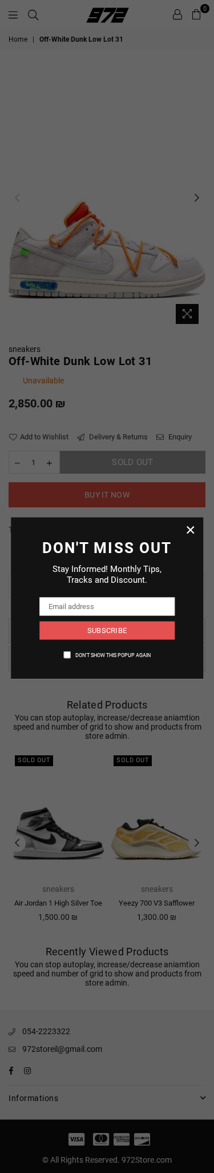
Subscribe (107, 630)
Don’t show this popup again (113, 655)
